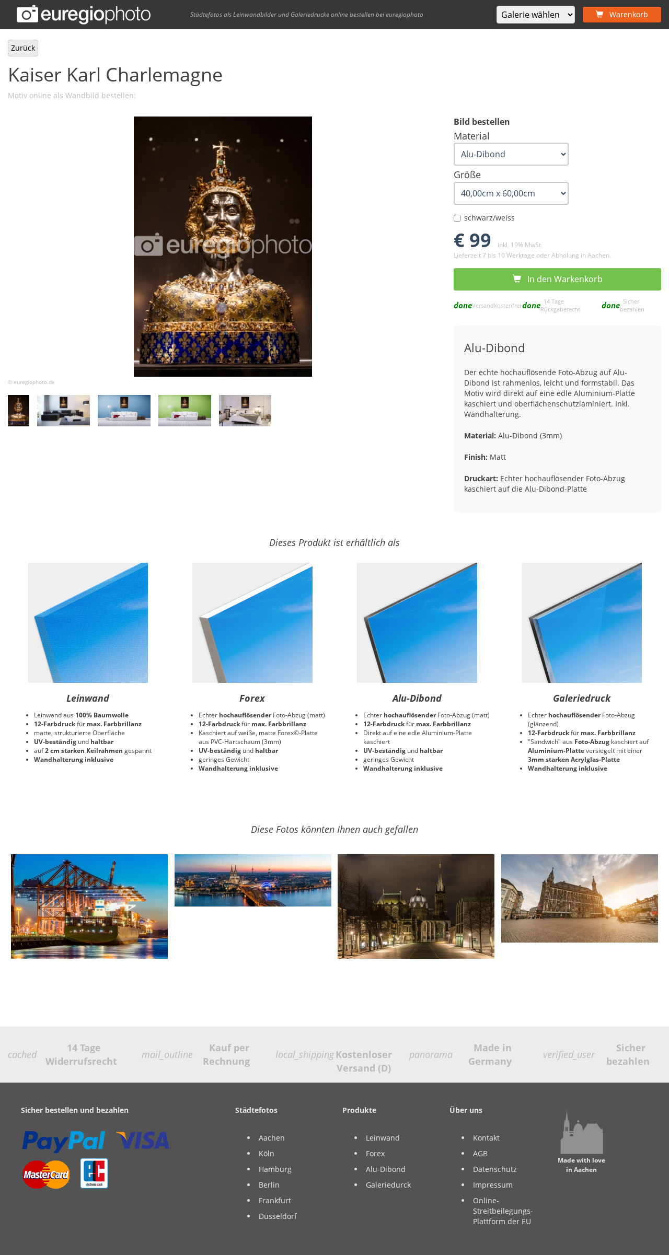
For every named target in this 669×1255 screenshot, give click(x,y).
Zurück (23, 48)
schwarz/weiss (489, 218)
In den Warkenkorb (562, 279)
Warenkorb (625, 14)
